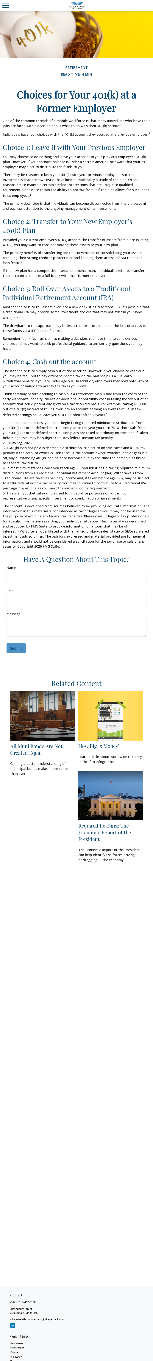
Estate (14, 1352)
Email (11, 591)
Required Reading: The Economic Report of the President (104, 832)
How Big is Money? (99, 745)
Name (11, 567)
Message (14, 614)
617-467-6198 (27, 1302)
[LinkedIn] (12, 1325)
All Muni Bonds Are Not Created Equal (36, 749)
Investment (17, 1348)
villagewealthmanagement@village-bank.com (37, 1319)
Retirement (17, 1343)
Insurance (16, 1357)
